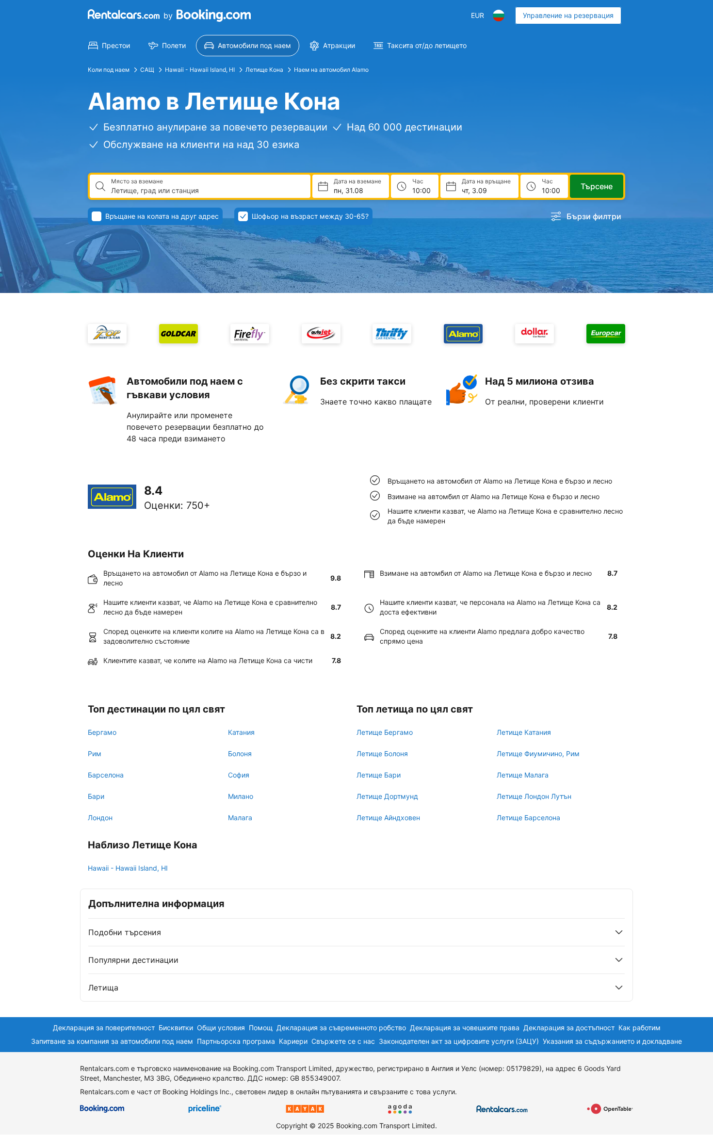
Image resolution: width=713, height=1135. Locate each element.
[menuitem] (109, 45)
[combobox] (207, 190)
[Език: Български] (498, 15)
